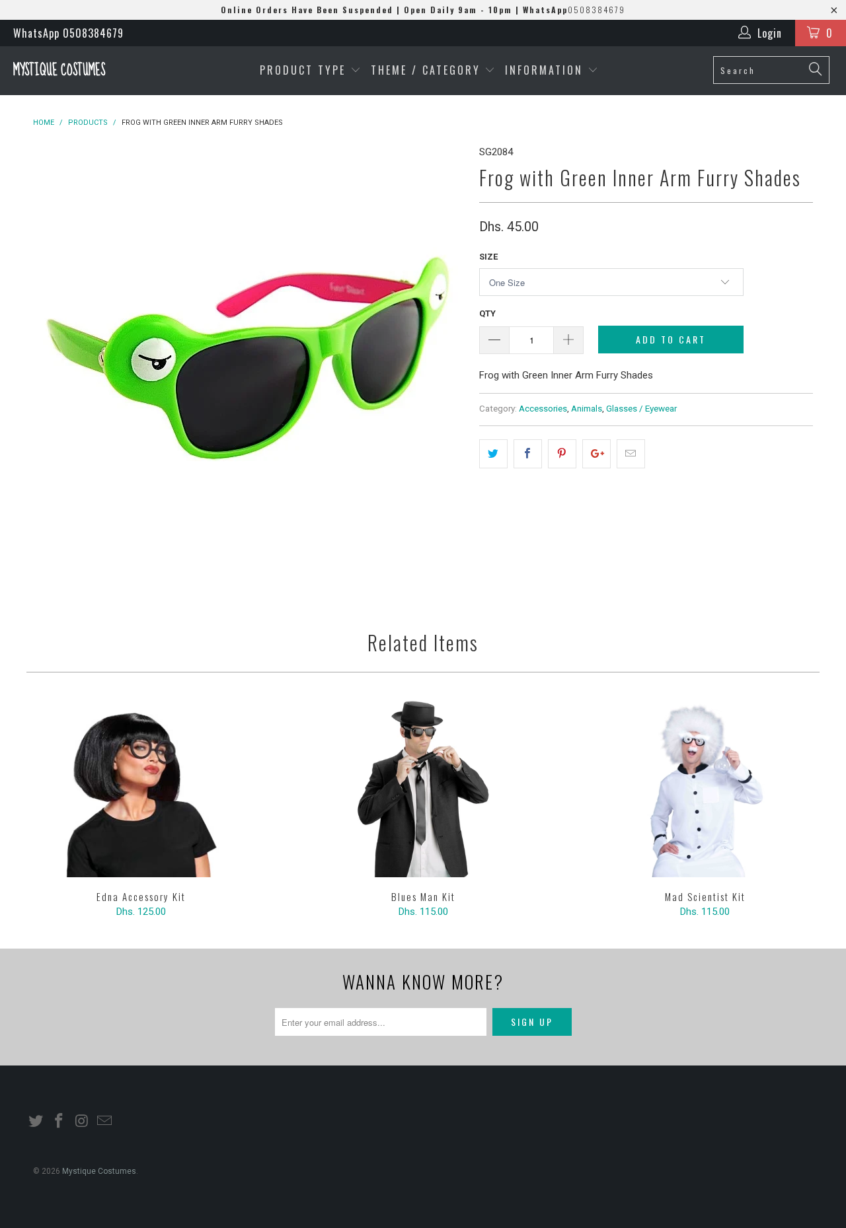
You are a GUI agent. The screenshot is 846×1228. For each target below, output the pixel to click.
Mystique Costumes (59, 70)
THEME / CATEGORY (426, 70)
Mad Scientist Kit (705, 788)
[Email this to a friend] (631, 453)
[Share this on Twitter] (493, 453)
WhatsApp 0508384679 (68, 33)
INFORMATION (546, 70)
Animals (586, 408)
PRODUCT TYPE (305, 70)
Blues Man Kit (423, 788)
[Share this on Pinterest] (562, 453)
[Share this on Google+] (596, 453)
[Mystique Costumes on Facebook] (59, 1121)
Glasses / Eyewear (641, 408)
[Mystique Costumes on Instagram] (82, 1121)
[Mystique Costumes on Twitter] (36, 1121)
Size (488, 257)
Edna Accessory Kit (141, 788)
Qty (487, 313)
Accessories (543, 408)
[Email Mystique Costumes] (105, 1121)
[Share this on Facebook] (528, 453)
